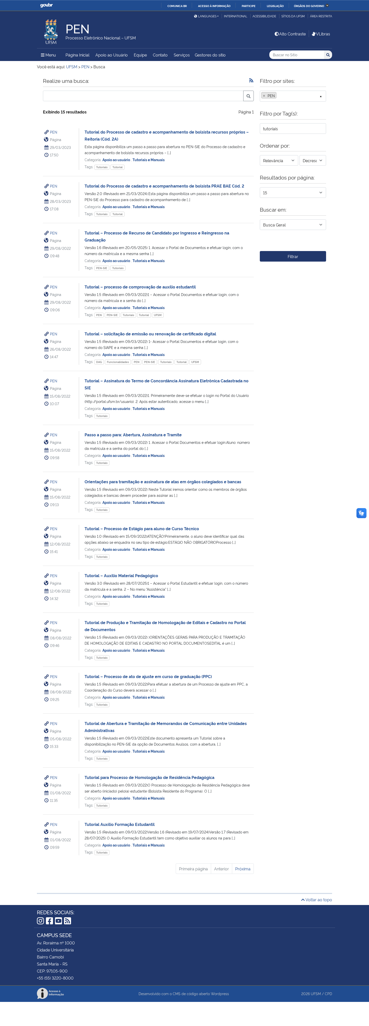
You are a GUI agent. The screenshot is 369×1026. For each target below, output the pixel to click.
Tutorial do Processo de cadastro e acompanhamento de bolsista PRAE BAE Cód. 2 (164, 186)
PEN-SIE (101, 268)
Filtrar (293, 256)
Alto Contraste (292, 33)
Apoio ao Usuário (111, 54)
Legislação (275, 6)
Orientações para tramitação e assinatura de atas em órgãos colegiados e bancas (163, 481)
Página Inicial (77, 54)
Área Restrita (321, 16)
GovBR (46, 5)
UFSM (158, 315)
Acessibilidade (264, 16)
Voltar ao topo (318, 899)
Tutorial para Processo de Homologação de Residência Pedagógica (149, 777)
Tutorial (117, 167)
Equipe (140, 54)
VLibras (323, 33)
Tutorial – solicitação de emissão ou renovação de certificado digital (150, 333)
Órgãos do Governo (309, 6)
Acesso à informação (214, 6)
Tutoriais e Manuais (149, 159)
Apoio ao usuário (116, 159)
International (235, 16)
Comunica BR (177, 6)
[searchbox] (279, 95)
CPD (328, 993)
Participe (249, 6)
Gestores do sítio (210, 54)
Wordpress (220, 993)
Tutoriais (101, 167)
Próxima (243, 868)
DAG (99, 362)
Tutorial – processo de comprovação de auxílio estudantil (140, 286)
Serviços (182, 54)
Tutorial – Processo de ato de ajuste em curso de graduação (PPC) (148, 676)
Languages (207, 16)
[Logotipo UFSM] (51, 30)
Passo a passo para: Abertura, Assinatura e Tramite (133, 434)
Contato (160, 54)
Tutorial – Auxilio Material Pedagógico (121, 575)
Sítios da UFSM (293, 16)
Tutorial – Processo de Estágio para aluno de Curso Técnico (142, 528)
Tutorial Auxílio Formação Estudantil (120, 824)
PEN (53, 132)
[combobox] (293, 96)
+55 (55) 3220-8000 (55, 978)
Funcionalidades (118, 362)
